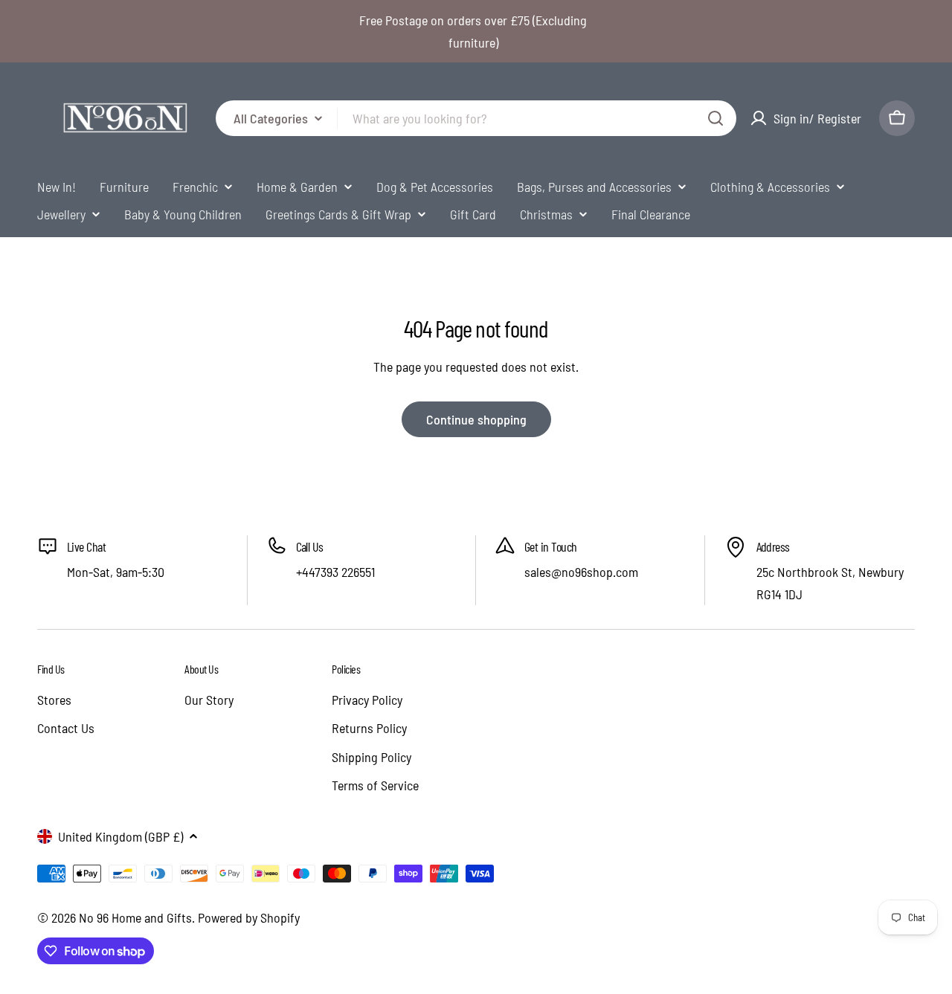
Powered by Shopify (249, 917)
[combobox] (476, 118)
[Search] (715, 118)
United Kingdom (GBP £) (120, 836)
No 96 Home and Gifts (135, 917)
